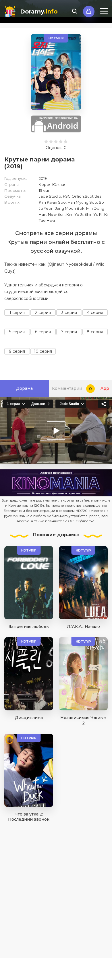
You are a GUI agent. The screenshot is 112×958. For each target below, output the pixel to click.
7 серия (69, 331)
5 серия (17, 331)
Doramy (39, 11)
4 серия (95, 312)
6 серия (43, 331)
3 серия (69, 312)
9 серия (17, 351)
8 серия (95, 331)
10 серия (43, 351)
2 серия (43, 312)
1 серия (17, 312)
